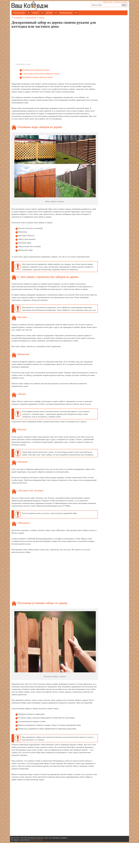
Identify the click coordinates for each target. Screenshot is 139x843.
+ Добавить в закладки (120, 2)
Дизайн (49, 13)
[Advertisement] (54, 45)
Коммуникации (66, 13)
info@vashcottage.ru (37, 840)
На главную (18, 17)
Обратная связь (107, 2)
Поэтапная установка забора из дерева (37, 77)
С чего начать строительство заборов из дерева (40, 73)
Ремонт (35, 13)
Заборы (41, 17)
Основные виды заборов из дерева (35, 70)
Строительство (19, 13)
